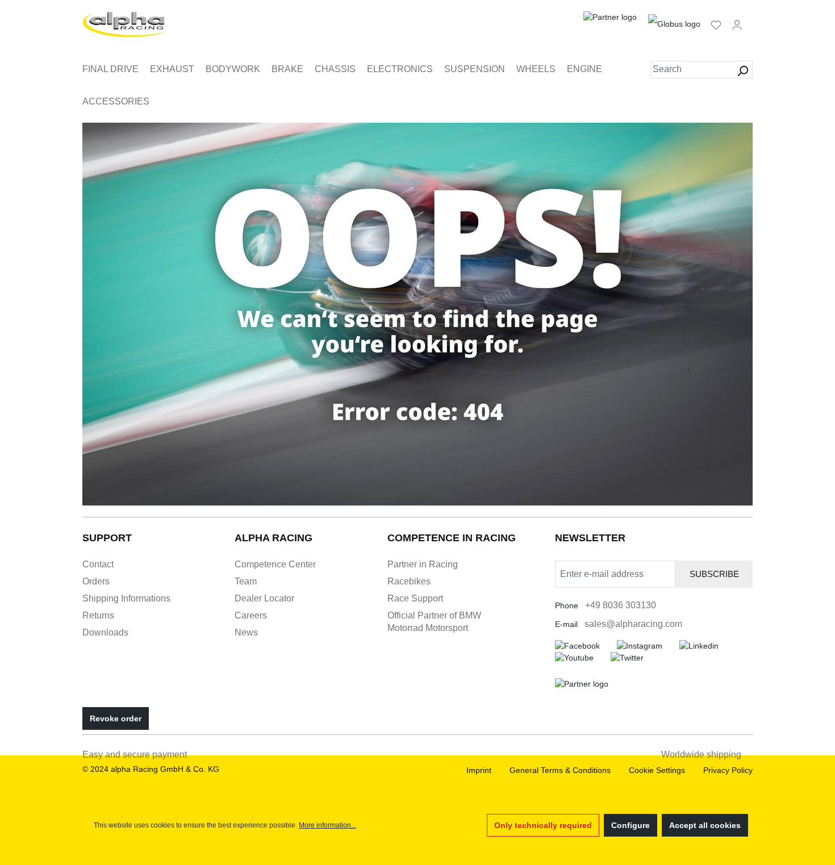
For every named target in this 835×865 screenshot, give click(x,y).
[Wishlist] (716, 24)
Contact (98, 564)
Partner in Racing (422, 564)
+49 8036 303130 (620, 605)
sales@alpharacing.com (633, 624)
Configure (630, 825)
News (246, 632)
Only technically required (543, 825)
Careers (251, 615)
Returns (98, 615)
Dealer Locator (264, 598)
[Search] (743, 69)
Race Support (415, 598)
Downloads (105, 632)
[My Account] (737, 24)
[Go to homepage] (125, 24)
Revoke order (115, 718)
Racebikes (409, 581)
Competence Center (275, 564)
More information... (327, 825)
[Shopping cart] (751, 20)
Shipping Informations (126, 598)
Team (246, 581)
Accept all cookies (705, 825)
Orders (96, 581)
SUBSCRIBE (714, 574)
